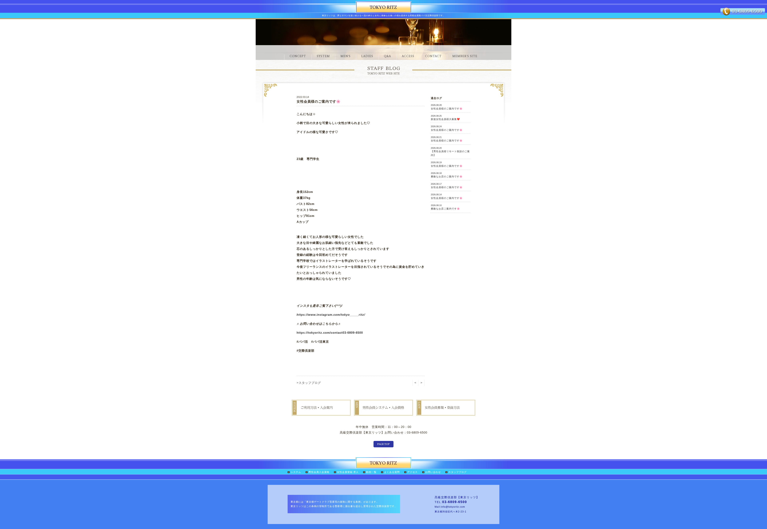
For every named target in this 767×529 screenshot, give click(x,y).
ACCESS (408, 56)
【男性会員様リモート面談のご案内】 (450, 152)
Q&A (387, 56)
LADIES (367, 56)
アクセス (412, 472)
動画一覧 (371, 472)
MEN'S (346, 56)
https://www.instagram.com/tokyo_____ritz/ (331, 314)
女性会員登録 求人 (348, 472)
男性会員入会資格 (319, 472)
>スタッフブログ (309, 382)
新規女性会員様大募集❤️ (445, 118)
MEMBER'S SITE (464, 56)
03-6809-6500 (353, 332)
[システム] (321, 412)
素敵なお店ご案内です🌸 (445, 207)
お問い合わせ (433, 472)
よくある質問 (392, 472)
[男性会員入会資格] (383, 412)
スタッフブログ (457, 472)
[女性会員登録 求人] (445, 412)
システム (296, 472)
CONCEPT (298, 56)
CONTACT (433, 56)
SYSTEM (323, 56)
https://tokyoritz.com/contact (320, 332)
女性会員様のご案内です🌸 (447, 107)
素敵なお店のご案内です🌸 (447, 175)
